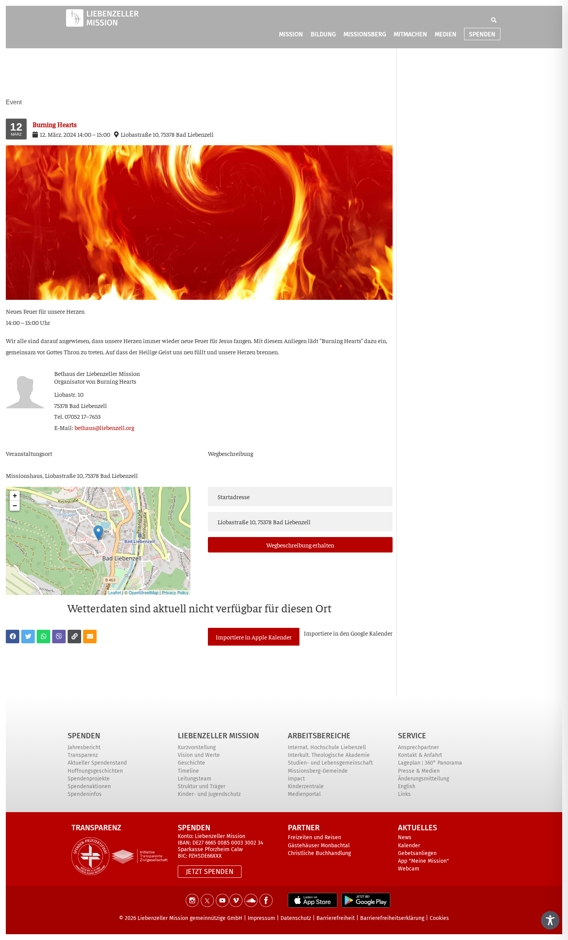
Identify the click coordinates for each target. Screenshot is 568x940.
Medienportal (304, 794)
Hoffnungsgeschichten (95, 771)
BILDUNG (323, 34)
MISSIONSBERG (365, 34)
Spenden (84, 735)
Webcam (408, 868)
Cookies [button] (439, 918)
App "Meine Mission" (423, 861)
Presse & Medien (419, 771)
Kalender (409, 845)
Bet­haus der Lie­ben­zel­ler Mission (97, 373)
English (406, 786)
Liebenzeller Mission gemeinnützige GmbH (190, 918)
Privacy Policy (175, 592)
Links (404, 794)
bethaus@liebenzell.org (104, 427)
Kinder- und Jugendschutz (209, 794)
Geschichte (191, 763)
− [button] (15, 505)
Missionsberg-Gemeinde (318, 771)
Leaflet (114, 592)
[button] (494, 20)
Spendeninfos (85, 794)
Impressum (261, 918)
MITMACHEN (410, 34)
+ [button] (15, 495)
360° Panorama (443, 763)
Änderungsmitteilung (423, 778)
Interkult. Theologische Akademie (329, 755)
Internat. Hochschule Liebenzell (327, 747)
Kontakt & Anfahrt (420, 755)
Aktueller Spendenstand (97, 763)
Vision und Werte (199, 755)
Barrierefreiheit (335, 918)
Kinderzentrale (306, 786)
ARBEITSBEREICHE (319, 735)
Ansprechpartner (418, 747)
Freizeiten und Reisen (314, 837)
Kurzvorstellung (197, 747)
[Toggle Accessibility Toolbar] (550, 920)
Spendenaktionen (89, 786)
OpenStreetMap (143, 592)
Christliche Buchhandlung (319, 853)
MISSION (291, 34)
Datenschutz (296, 918)
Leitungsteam (194, 778)
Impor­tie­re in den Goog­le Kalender (348, 633)
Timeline (188, 771)
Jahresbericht (84, 747)
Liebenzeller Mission (218, 735)
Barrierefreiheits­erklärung (392, 918)
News (405, 837)
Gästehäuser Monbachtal (319, 845)
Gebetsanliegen (417, 853)
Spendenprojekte (89, 778)
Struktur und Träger (201, 786)
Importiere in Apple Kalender (254, 637)
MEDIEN (445, 34)
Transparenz (83, 755)
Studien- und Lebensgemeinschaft (330, 763)
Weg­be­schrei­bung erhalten (300, 545)
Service (412, 735)
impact (296, 778)
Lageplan (409, 763)
